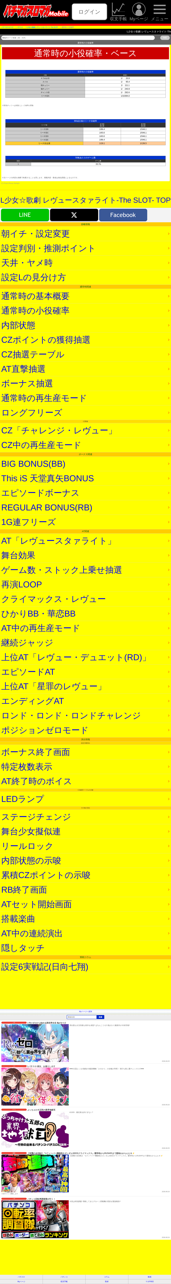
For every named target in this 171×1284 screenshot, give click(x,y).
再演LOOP (21, 584)
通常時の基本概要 (35, 296)
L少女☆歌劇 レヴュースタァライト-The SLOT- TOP (85, 200)
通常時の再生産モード (44, 398)
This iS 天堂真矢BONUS (47, 478)
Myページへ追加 (85, 1011)
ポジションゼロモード (45, 730)
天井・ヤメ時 (27, 262)
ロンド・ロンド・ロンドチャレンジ (71, 715)
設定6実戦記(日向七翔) (44, 966)
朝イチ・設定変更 (35, 233)
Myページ (139, 18)
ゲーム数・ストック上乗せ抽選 (61, 570)
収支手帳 (118, 18)
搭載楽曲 (18, 918)
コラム (106, 1277)
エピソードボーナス (40, 493)
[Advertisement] (75, 991)
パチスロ (21, 1277)
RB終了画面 (24, 889)
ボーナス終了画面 (35, 752)
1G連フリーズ (28, 522)
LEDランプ (22, 799)
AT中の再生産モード (40, 628)
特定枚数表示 (26, 766)
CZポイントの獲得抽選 (46, 339)
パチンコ (64, 1277)
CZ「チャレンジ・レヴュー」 (59, 430)
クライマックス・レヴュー (53, 599)
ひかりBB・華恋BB (38, 613)
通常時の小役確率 (35, 310)
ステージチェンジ (36, 817)
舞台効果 (18, 555)
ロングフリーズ (31, 412)
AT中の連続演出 (32, 933)
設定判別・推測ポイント (48, 248)
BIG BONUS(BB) (33, 463)
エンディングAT (32, 701)
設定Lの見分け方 (33, 277)
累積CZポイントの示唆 (46, 875)
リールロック (27, 846)
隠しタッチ (23, 948)
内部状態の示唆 (31, 860)
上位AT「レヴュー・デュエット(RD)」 (76, 657)
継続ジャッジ (27, 642)
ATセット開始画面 (36, 904)
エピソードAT (28, 671)
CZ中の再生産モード (41, 445)
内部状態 (18, 325)
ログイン (89, 12)
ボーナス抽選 (27, 383)
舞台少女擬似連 (31, 831)
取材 (107, 1281)
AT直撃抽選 (23, 369)
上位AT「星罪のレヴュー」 (53, 686)
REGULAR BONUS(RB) (46, 507)
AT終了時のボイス (36, 781)
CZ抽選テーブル (32, 354)
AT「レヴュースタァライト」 (58, 540)
